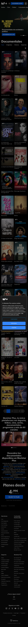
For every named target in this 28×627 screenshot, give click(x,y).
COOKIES (14, 615)
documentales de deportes (13, 465)
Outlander (16, 534)
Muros (16, 95)
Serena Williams (18, 406)
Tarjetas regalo (17, 585)
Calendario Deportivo (5, 581)
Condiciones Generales (19, 563)
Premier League (4, 563)
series (23, 479)
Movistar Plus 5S (17, 550)
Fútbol (14, 7)
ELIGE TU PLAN (14, 497)
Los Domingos (17, 524)
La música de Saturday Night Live (6, 143)
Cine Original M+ (4, 521)
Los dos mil (4, 406)
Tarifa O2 (16, 583)
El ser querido (17, 520)
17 (19, 411)
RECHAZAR (14, 323)
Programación (4, 585)
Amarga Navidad (17, 526)
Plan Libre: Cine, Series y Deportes (19, 570)
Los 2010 (16, 357)
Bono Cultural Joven (18, 581)
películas (17, 479)
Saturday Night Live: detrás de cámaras (6, 285)
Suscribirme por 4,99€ (9, 34)
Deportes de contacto (5, 577)
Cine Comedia (4, 525)
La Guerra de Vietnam (7, 167)
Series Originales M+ (5, 536)
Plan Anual (16, 579)
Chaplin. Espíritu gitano (5, 333)
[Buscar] (9, 3)
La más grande (5, 95)
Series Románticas (5, 538)
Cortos (2, 529)
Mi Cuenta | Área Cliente (19, 561)
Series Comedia (4, 540)
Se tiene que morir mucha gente (19, 531)
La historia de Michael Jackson (7, 71)
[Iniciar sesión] (25, 3)
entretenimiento (8, 477)
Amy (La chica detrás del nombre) (20, 143)
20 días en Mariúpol (6, 238)
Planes (15, 575)
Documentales (4, 542)
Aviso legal (16, 613)
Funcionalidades (17, 559)
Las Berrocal (16, 536)
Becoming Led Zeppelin (18, 167)
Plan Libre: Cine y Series (19, 573)
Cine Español (4, 523)
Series (3, 7)
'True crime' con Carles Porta (20, 540)
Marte (16, 215)
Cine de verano (4, 530)
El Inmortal (16, 528)
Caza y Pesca (16, 548)
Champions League (5, 559)
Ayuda (14, 599)
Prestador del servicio (7, 613)
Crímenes (17, 71)
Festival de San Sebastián (19, 542)
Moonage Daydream (20, 191)
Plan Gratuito (17, 577)
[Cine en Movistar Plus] (14, 439)
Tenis (2, 571)
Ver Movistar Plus (17, 557)
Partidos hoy (3, 583)
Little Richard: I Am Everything (19, 333)
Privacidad (22, 613)
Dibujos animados (17, 544)
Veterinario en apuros (20, 118)
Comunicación (17, 587)
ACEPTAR (14, 327)
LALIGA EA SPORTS (5, 561)
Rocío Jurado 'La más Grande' (20, 538)
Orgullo (2, 546)
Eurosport (3, 579)
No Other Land (18, 261)
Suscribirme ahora (17, 3)
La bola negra (17, 522)
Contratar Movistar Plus (19, 567)
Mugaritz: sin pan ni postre (6, 358)
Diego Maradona (19, 238)
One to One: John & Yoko (6, 382)
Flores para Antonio (6, 261)
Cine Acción (3, 527)
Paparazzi (17, 284)
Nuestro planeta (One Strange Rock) (7, 191)
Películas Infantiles (5, 532)
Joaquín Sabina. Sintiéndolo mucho (6, 118)
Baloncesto (3, 569)
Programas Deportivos (18, 546)
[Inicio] (4, 3)
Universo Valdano (5, 567)
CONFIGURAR (14, 319)
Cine (8, 7)
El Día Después (4, 565)
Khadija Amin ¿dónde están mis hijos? (20, 382)
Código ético (16, 565)
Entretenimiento (4, 544)
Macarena (4, 215)
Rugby (2, 573)
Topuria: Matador (4, 575)
